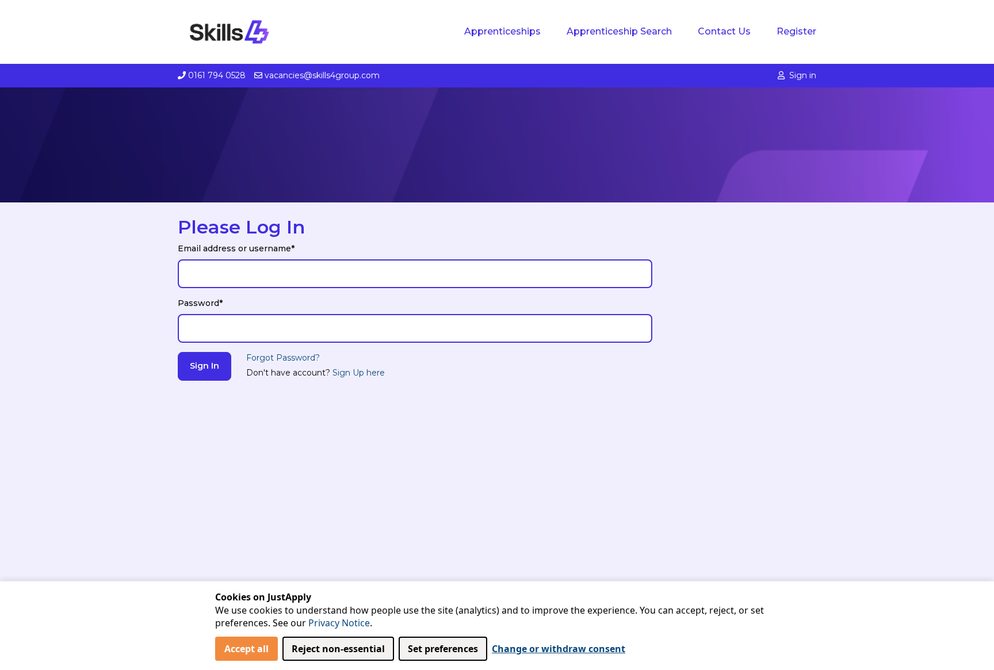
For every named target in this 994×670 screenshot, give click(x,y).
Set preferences (443, 648)
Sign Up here (358, 372)
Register (796, 31)
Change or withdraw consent (558, 648)
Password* (200, 303)
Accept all (246, 648)
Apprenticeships (502, 31)
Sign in (802, 75)
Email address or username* (236, 248)
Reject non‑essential (338, 648)
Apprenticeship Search (619, 31)
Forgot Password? (283, 358)
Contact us (724, 31)
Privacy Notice (339, 623)
